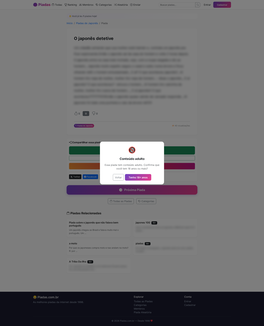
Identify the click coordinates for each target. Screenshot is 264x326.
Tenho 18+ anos (138, 177)
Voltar (118, 177)
